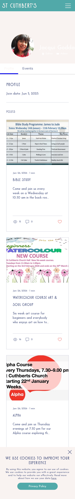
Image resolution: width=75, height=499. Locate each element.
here (53, 478)
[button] (70, 452)
